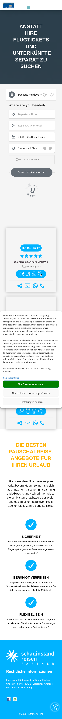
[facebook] (9, 700)
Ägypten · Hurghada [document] (31, 266)
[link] (31, 260)
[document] (31, 262)
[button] (20, 286)
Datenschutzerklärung (30, 680)
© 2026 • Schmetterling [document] (31, 713)
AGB (28, 683)
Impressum (11, 680)
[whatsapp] (15, 700)
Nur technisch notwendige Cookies (31, 392)
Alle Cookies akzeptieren (31, 384)
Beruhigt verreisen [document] (31, 577)
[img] (22, 274)
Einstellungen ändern (31, 401)
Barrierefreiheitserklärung (19, 687)
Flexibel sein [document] (31, 614)
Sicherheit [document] (31, 536)
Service (21, 683)
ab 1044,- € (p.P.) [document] (31, 247)
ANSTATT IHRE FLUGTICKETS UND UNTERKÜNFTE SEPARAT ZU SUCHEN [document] (31, 46)
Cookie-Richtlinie (11, 377)
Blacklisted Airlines (42, 683)
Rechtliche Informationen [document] (29, 671)
